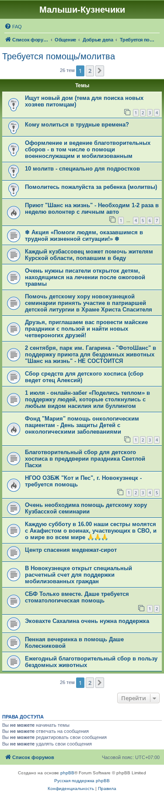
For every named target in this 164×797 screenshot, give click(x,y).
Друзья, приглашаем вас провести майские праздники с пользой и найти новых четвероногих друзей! (86, 329)
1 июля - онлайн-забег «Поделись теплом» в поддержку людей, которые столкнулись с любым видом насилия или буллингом (87, 399)
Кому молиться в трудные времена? (77, 124)
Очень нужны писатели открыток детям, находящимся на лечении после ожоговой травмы (85, 277)
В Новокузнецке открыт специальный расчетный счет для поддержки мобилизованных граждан (78, 575)
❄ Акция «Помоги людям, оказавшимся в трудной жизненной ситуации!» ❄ (84, 235)
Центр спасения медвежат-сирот (71, 550)
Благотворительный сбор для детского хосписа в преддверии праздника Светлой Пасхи (85, 459)
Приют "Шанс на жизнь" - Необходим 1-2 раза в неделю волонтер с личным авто (92, 208)
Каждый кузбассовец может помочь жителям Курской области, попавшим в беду (89, 254)
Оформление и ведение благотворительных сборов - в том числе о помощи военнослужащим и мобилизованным (87, 149)
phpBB (67, 772)
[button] (99, 70)
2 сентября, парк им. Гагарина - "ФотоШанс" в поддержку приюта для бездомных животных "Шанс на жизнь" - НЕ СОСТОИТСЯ (90, 354)
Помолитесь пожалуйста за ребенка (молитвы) (91, 187)
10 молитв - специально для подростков (82, 168)
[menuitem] (13, 26)
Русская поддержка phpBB (82, 780)
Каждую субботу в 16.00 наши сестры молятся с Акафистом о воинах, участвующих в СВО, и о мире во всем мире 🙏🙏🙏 (91, 530)
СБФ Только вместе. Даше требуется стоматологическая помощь (77, 597)
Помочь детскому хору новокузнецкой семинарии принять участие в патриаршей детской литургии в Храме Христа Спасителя (88, 303)
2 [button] (89, 71)
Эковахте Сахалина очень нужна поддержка (87, 621)
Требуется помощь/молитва (58, 56)
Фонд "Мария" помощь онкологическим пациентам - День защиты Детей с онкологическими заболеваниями (82, 425)
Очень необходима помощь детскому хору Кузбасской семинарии (86, 508)
